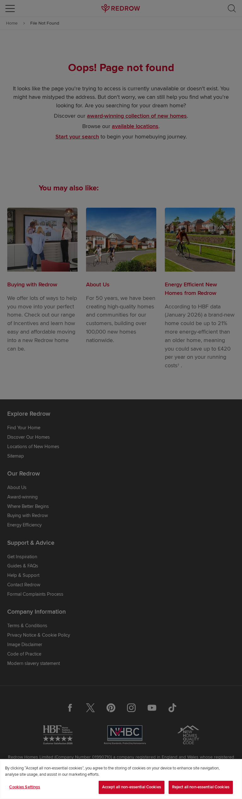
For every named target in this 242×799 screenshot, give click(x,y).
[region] (121, 779)
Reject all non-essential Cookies (200, 787)
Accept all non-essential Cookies (131, 787)
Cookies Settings (24, 787)
